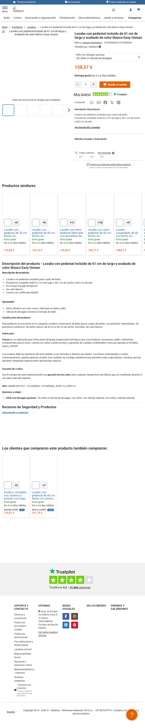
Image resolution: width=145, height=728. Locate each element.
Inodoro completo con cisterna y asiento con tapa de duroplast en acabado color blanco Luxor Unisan (15, 495)
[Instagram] (74, 616)
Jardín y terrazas (113, 17)
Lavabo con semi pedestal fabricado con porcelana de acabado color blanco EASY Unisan (71, 233)
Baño (7, 17)
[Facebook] (65, 616)
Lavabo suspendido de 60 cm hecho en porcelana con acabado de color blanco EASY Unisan (127, 233)
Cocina (17, 17)
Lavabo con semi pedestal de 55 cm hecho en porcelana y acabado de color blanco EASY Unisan (99, 233)
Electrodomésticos (89, 17)
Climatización (67, 17)
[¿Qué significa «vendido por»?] (100, 47)
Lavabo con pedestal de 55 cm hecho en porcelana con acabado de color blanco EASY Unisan (15, 233)
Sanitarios (17, 27)
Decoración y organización (40, 17)
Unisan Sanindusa (92, 42)
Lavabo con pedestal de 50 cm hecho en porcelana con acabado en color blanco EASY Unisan (43, 233)
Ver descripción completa (87, 127)
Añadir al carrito (117, 84)
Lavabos (31, 27)
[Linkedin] (65, 625)
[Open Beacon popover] (131, 714)
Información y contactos (15, 412)
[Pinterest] (74, 625)
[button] (69, 110)
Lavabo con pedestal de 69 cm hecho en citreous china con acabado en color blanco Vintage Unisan (43, 495)
